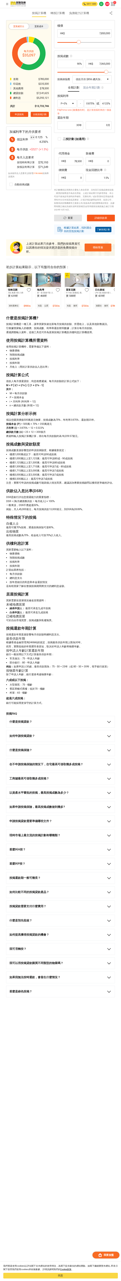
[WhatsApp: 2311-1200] (101, 4)
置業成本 (39, 26)
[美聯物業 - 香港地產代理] (18, 3)
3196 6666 (38, 173)
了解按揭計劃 (103, 229)
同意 (60, 1275)
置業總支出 (18, 26)
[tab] (73, 88)
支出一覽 (62, 1266)
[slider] (79, 42)
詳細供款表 (25, 1266)
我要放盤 (109, 1254)
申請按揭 (98, 1266)
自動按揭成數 (22, 184)
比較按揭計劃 (39, 114)
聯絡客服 (98, 247)
